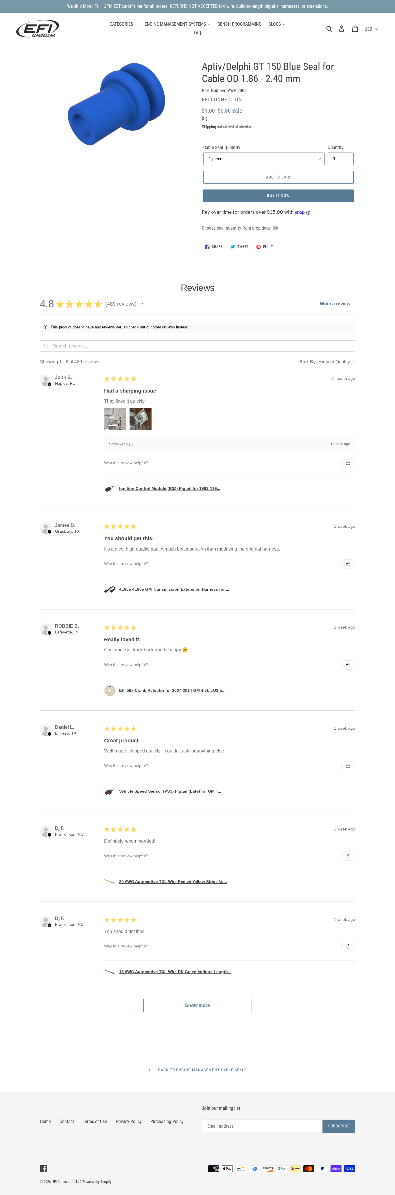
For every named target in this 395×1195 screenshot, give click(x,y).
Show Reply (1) (121, 444)
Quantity (336, 147)
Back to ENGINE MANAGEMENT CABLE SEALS (202, 1070)
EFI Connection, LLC (67, 1181)
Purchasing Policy (167, 1121)
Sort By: (308, 361)
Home (45, 1121)
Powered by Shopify (97, 1181)
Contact (67, 1121)
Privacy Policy (129, 1121)
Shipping (209, 126)
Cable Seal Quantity (221, 147)
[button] (141, 303)
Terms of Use (95, 1121)
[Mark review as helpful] (348, 462)
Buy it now (278, 195)
